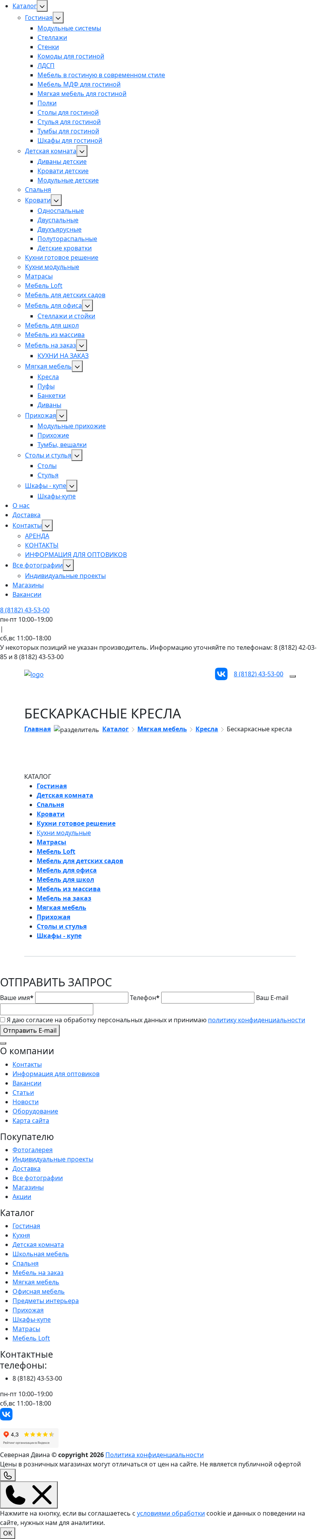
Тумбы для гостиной (68, 131)
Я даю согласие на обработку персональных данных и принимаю (156, 1020)
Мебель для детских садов (65, 295)
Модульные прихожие (71, 426)
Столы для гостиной (68, 112)
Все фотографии (37, 565)
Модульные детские (68, 180)
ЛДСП (46, 65)
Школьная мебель (40, 1254)
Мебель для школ (52, 325)
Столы (47, 465)
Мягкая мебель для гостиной (81, 93)
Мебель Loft (43, 285)
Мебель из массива (55, 334)
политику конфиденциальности (256, 1020)
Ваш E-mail (272, 997)
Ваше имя (17, 997)
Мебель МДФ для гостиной (79, 84)
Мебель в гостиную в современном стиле (101, 75)
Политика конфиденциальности (154, 1454)
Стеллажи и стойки (66, 316)
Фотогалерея (32, 1149)
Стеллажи (52, 37)
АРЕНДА (37, 536)
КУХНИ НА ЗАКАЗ (63, 355)
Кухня (21, 1235)
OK (7, 1533)
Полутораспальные (67, 238)
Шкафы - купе (45, 485)
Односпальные (60, 210)
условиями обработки (171, 1513)
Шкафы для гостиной (69, 140)
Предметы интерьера (45, 1300)
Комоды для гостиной (70, 56)
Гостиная (39, 17)
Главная (37, 729)
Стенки (48, 47)
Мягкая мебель (48, 366)
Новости (25, 1102)
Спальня (38, 189)
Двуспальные (57, 220)
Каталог (24, 6)
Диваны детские (62, 161)
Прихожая (40, 415)
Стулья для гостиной (69, 121)
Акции (21, 1196)
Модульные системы (69, 28)
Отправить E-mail (30, 1030)
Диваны (49, 405)
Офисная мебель (38, 1291)
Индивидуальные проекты (65, 575)
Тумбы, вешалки (62, 444)
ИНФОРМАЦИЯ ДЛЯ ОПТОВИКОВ (76, 554)
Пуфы (46, 386)
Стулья (48, 475)
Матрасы (39, 276)
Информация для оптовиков (56, 1073)
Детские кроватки (64, 248)
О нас (21, 505)
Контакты (27, 525)
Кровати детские (63, 171)
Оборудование (35, 1111)
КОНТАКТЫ (42, 545)
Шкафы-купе (56, 496)
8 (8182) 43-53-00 (25, 610)
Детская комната (50, 151)
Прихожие (53, 435)
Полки (47, 103)
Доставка (26, 515)
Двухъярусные (59, 229)
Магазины (28, 585)
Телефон (145, 997)
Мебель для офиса (53, 305)
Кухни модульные (52, 266)
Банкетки (51, 395)
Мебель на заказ (50, 345)
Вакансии (26, 594)
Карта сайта (30, 1120)
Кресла (48, 376)
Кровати (38, 200)
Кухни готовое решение (61, 257)
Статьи (23, 1092)
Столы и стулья (48, 455)
